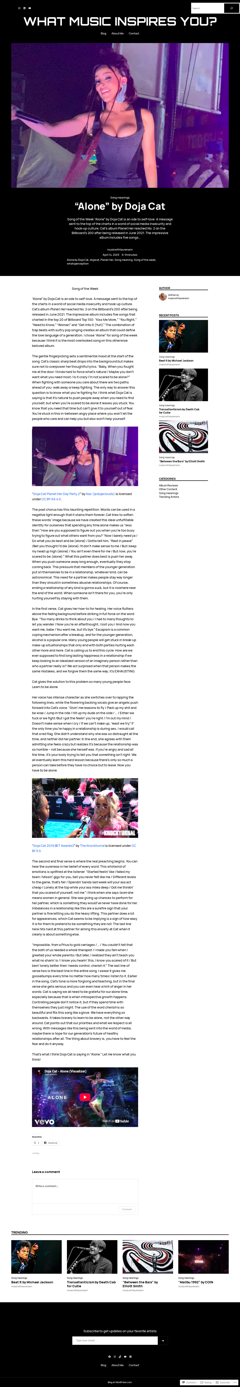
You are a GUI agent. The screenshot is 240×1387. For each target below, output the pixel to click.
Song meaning (124, 260)
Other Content (168, 489)
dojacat (94, 260)
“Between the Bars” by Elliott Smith (182, 461)
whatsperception (78, 263)
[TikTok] (120, 1356)
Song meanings (120, 197)
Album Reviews (168, 485)
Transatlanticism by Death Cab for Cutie (179, 411)
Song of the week (145, 260)
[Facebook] (109, 1356)
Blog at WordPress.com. (120, 1382)
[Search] (231, 8)
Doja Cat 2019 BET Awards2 (53, 845)
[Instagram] (19, 8)
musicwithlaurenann (120, 249)
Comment (127, 1209)
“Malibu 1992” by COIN (195, 1282)
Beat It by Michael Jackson (176, 360)
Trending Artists (169, 497)
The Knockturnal (92, 845)
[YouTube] (29, 8)
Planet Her (106, 260)
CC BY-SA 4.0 (51, 499)
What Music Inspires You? (120, 21)
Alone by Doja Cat (77, 260)
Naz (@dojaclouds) (100, 494)
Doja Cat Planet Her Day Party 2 (56, 494)
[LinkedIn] (24, 8)
